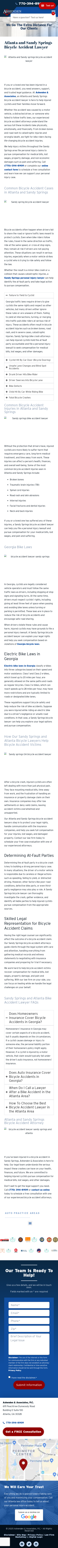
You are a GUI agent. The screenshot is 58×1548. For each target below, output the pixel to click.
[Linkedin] (36, 1544)
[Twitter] (29, 1544)
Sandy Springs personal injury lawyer (24, 278)
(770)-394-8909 (14, 165)
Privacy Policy (14, 1370)
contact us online (40, 1189)
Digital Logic (36, 1537)
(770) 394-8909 (18, 1189)
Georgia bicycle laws (28, 644)
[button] (30, 1223)
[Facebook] (21, 1544)
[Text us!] (47, 6)
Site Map (21, 1535)
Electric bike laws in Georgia (19, 665)
